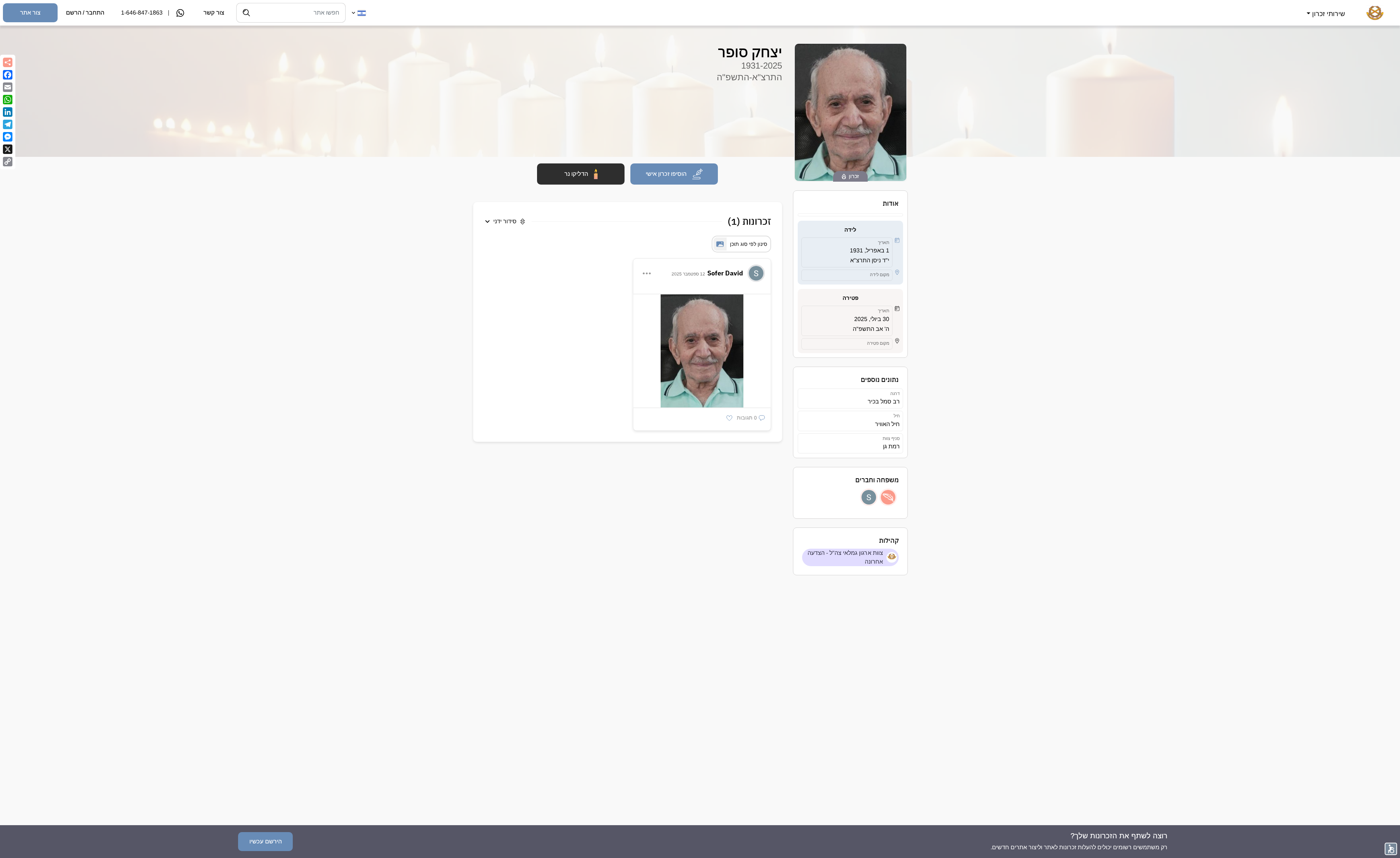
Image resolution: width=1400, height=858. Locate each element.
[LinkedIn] (7, 112)
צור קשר (213, 12)
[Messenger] (7, 137)
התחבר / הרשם (85, 12)
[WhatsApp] (7, 99)
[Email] (7, 87)
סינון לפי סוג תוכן (748, 244)
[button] (1324, 9)
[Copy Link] (7, 161)
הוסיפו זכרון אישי (666, 174)
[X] (7, 149)
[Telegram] (7, 124)
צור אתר (30, 12)
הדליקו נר (576, 174)
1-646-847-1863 (142, 12)
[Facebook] (7, 75)
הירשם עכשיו (265, 841)
